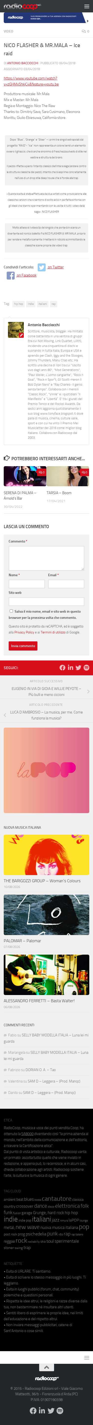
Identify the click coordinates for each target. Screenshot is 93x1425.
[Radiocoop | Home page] (28, 6)
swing (19, 1248)
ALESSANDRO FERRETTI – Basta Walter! (39, 1000)
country (9, 1206)
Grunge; (40, 1212)
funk (8, 1212)
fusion (17, 1213)
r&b (61, 1234)
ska (43, 1241)
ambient (10, 1199)
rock (21, 1240)
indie (31, 304)
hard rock (56, 1212)
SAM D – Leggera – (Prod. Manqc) (54, 1081)
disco (51, 1206)
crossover (24, 1206)
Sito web (15, 593)
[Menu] (87, 6)
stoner (9, 1248)
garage (27, 1213)
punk (52, 1234)
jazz (56, 1220)
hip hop (18, 304)
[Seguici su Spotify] (86, 668)
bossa (37, 1199)
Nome (14, 575)
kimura (64, 1220)
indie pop (25, 1220)
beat (19, 1199)
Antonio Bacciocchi (22, 63)
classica (78, 1199)
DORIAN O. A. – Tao (41, 1070)
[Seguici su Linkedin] (70, 668)
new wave (28, 1227)
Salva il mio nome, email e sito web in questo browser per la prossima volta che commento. (45, 614)
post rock (10, 1234)
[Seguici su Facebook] (62, 668)
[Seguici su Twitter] (78, 668)
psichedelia (36, 1234)
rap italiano (77, 1234)
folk (85, 1206)
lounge (84, 1220)
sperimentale (67, 1241)
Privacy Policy (24, 632)
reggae (9, 1241)
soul (50, 1241)
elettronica (67, 1205)
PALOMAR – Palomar (22, 940)
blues (29, 1199)
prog (21, 1234)
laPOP (74, 1220)
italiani (42, 304)
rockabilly (34, 1241)
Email (53, 575)
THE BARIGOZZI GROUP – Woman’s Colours (42, 880)
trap (27, 1247)
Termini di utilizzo (53, 632)
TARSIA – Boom (59, 493)
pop (84, 1227)
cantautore (56, 1198)
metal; (9, 1227)
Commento (18, 541)
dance (40, 1206)
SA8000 (27, 1134)
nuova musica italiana (59, 1227)
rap (54, 304)
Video (8, 31)
